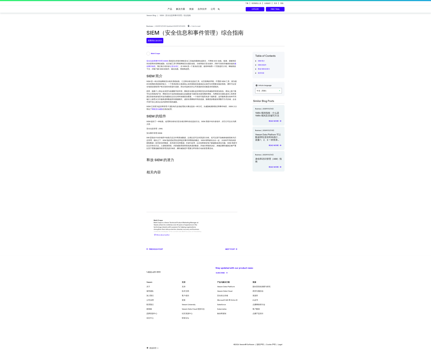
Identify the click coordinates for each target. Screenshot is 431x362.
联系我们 (150, 304)
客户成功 (185, 295)
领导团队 (150, 291)
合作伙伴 (202, 9)
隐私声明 (260, 344)
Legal (280, 344)
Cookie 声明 (271, 344)
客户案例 (256, 309)
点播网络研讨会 (259, 304)
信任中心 (150, 318)
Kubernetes (221, 309)
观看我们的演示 (155, 40)
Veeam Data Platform (226, 286)
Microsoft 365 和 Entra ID (227, 300)
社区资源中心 (187, 313)
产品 (170, 9)
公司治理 (150, 300)
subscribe (220, 272)
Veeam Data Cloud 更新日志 (193, 309)
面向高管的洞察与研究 (261, 286)
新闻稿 (149, 309)
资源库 (255, 295)
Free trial (275, 9)
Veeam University (189, 304)
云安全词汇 (174, 66)
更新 (183, 300)
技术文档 (185, 291)
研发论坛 (185, 318)
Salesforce (221, 304)
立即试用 (255, 9)
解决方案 (180, 9)
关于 (148, 286)
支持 (183, 286)
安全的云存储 (222, 295)
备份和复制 (221, 313)
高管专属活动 (258, 291)
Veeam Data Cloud (224, 291)
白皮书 (255, 300)
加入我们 (150, 295)
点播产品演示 (258, 313)
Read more (274, 121)
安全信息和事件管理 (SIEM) (157, 60)
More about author (163, 235)
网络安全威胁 (157, 109)
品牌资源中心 (151, 313)
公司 (213, 9)
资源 (191, 9)
